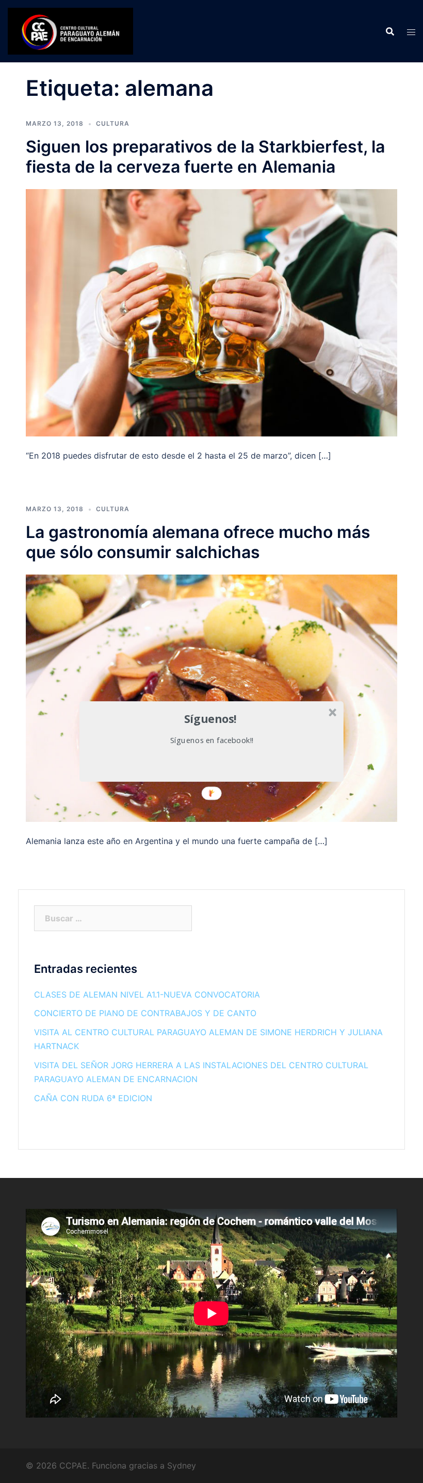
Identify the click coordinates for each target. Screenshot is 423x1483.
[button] (210, 718)
